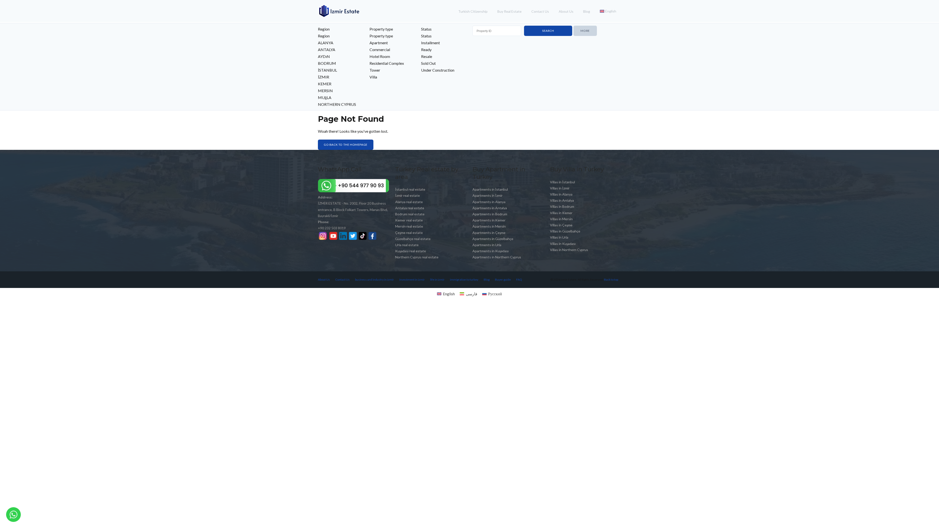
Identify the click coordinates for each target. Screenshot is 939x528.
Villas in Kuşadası (563, 244)
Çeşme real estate (409, 233)
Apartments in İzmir (487, 195)
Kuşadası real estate (410, 251)
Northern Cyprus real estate (416, 257)
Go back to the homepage (346, 144)
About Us (566, 11)
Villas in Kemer (561, 213)
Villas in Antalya (562, 200)
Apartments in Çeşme (488, 233)
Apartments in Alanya (488, 202)
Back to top (611, 279)
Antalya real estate (409, 208)
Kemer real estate (409, 220)
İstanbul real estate (410, 189)
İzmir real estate (407, 195)
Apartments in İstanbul (490, 189)
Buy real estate (509, 11)
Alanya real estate (409, 202)
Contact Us (540, 11)
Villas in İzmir (560, 188)
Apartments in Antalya (489, 208)
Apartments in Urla (486, 245)
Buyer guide (503, 279)
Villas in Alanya (561, 194)
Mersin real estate (409, 226)
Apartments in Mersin (489, 226)
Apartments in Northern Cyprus (496, 257)
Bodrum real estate (410, 214)
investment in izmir (412, 279)
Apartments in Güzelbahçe (492, 239)
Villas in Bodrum (562, 206)
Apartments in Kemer (488, 220)
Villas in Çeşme (561, 225)
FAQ (519, 279)
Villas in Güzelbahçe (565, 231)
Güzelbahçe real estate (413, 239)
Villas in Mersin (561, 219)
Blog (586, 11)
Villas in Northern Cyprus (569, 250)
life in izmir (437, 279)
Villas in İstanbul (562, 182)
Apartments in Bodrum (489, 214)
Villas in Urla (559, 237)
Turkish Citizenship (473, 11)
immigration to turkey (464, 279)
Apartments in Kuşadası (490, 251)
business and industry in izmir (374, 279)
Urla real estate (407, 245)
